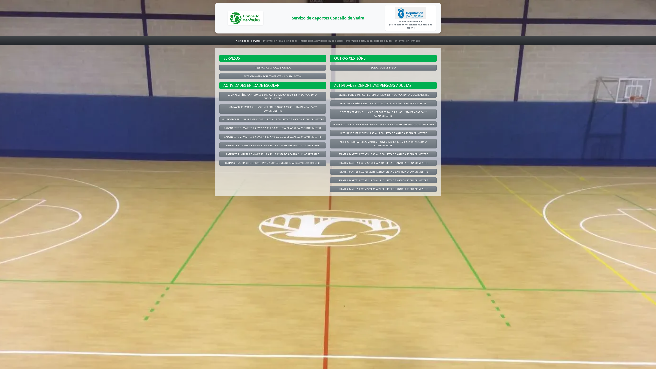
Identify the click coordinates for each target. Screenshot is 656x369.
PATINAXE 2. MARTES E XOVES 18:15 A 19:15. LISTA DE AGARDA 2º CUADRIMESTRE (272, 154)
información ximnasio (407, 40)
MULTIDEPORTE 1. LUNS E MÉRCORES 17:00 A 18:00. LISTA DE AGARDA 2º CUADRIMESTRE (273, 119)
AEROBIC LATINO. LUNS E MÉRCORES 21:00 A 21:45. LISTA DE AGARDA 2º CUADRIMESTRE (383, 124)
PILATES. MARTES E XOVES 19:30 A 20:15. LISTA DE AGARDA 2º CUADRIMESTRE (383, 163)
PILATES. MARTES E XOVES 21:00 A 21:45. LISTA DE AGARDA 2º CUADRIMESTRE (383, 180)
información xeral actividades (280, 40)
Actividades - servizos (248, 40)
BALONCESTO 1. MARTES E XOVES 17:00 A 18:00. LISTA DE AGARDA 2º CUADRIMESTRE (273, 128)
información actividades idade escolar (321, 40)
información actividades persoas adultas (369, 40)
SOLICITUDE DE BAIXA (383, 67)
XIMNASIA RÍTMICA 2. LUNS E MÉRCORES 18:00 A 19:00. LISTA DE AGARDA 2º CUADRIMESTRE (273, 108)
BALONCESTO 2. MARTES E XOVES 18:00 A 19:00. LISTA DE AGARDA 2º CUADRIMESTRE (273, 136)
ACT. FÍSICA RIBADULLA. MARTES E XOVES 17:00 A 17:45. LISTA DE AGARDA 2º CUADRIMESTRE (383, 143)
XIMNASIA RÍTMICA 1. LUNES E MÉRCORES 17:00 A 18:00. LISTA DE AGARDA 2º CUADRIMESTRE (272, 96)
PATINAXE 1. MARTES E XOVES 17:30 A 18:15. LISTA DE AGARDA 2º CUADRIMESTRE (272, 145)
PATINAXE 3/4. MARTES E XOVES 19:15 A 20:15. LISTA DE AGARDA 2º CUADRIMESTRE (272, 163)
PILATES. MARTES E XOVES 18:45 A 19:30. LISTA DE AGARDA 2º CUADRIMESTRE (383, 154)
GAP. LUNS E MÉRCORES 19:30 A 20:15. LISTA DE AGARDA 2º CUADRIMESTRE (383, 103)
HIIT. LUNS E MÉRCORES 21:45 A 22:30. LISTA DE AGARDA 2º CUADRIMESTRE (383, 133)
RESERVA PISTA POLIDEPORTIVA (273, 67)
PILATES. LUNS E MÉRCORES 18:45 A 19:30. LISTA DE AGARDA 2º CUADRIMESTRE (383, 94)
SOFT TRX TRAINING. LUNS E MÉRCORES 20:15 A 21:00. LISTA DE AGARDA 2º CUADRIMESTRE (383, 114)
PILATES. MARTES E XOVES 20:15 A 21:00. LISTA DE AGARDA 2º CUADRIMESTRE (383, 171)
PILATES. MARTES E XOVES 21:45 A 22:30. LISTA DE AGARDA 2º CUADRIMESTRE (383, 189)
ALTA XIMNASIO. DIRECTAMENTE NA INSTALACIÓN (273, 76)
